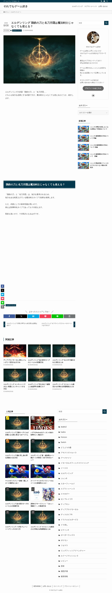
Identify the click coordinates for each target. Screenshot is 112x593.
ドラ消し (64, 525)
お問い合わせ (47, 586)
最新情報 (64, 576)
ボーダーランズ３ (68, 535)
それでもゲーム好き (16, 6)
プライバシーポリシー (71, 586)
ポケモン (64, 540)
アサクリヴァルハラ (69, 453)
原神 (62, 566)
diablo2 (64, 427)
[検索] (107, 1)
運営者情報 (37, 586)
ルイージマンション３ (69, 556)
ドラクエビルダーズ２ (69, 520)
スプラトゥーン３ (68, 489)
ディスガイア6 (66, 514)
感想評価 (64, 571)
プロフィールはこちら (93, 88)
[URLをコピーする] (69, 316)
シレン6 (64, 478)
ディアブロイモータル (69, 509)
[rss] (101, 1)
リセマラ (64, 545)
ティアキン (65, 504)
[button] (9, 316)
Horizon (64, 437)
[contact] (104, 1)
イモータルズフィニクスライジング (75, 463)
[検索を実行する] (106, 23)
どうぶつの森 (66, 447)
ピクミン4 (65, 530)
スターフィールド (68, 484)
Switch (63, 442)
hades (63, 432)
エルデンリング (17, 30)
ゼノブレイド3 (66, 499)
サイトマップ (58, 586)
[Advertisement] (39, 122)
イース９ (64, 468)
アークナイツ (66, 458)
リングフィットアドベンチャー (73, 551)
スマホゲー (65, 494)
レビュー (64, 561)
